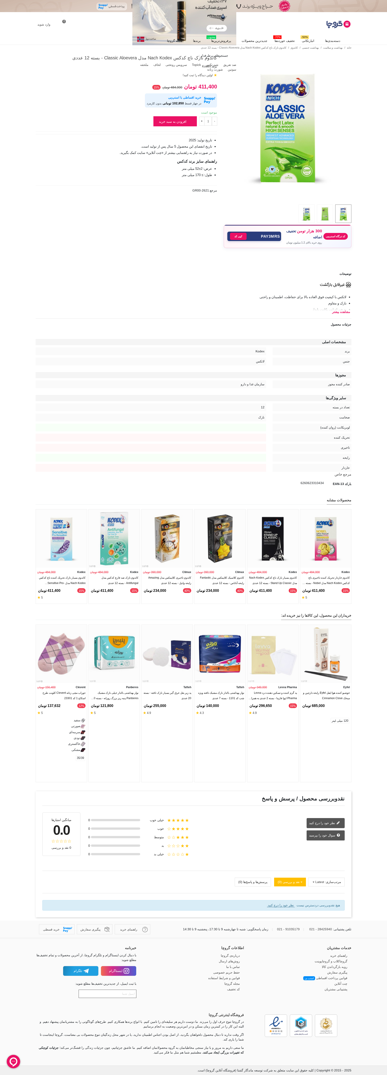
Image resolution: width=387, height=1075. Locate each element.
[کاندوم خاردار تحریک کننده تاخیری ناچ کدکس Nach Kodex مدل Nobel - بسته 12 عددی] (325, 538)
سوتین (231, 69)
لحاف (157, 65)
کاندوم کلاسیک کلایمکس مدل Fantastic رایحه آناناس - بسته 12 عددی (222, 580)
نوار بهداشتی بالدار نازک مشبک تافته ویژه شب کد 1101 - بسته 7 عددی (221, 695)
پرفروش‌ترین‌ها (219, 40)
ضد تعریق (229, 65)
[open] (193, 274)
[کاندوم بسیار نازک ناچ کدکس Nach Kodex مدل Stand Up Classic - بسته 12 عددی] (272, 538)
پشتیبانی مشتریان (336, 989)
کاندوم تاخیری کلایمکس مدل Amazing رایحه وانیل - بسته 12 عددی (169, 580)
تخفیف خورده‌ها (284, 40)
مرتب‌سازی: (333, 882)
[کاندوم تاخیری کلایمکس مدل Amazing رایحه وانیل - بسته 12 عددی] (167, 538)
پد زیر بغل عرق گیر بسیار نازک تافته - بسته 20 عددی (167, 695)
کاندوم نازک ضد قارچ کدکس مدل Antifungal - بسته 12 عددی (119, 580)
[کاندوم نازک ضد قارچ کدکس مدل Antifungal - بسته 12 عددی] (114, 538)
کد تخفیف (233, 989)
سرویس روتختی (176, 65)
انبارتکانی (307, 40)
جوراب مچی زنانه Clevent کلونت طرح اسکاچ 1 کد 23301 (64, 695)
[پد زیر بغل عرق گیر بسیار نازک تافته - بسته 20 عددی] (167, 654)
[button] (254, 236)
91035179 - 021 (288, 929)
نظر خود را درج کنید (322, 823)
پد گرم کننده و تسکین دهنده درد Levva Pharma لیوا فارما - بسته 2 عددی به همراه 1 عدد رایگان (273, 696)
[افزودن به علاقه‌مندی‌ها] (349, 258)
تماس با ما (233, 967)
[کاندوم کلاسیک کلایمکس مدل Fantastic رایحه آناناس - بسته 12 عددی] (219, 538)
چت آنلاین (340, 983)
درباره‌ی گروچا (230, 955)
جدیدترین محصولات (254, 41)
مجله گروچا (175, 41)
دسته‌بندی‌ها (332, 41)
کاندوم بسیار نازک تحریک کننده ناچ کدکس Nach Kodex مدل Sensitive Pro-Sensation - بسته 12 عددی (62, 581)
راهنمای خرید (338, 955)
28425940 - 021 (320, 929)
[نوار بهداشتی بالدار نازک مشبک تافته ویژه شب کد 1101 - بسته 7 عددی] (219, 654)
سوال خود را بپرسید (322, 835)
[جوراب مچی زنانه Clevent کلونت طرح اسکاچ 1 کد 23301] (61, 654)
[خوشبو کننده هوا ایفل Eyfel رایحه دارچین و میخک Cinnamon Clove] (325, 654)
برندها (197, 41)
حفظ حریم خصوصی (226, 972)
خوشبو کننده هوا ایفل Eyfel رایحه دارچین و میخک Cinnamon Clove (326, 695)
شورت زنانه (214, 69)
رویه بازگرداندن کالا (334, 967)
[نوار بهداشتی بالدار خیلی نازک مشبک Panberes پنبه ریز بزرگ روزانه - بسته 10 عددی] (114, 654)
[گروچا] (326, 24)
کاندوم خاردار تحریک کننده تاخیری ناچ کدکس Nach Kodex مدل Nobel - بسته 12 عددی (326, 581)
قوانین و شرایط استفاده (224, 978)
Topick (196, 65)
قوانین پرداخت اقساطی (326, 978)
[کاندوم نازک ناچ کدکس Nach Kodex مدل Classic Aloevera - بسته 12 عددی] (287, 198)
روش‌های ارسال (229, 961)
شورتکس (211, 65)
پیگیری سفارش (337, 972)
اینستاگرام (116, 971)
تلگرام (78, 971)
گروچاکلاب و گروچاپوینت (331, 961)
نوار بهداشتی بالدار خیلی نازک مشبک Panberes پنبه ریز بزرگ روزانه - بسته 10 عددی (115, 696)
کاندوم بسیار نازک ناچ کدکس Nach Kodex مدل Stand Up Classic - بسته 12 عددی (273, 580)
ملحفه (143, 65)
